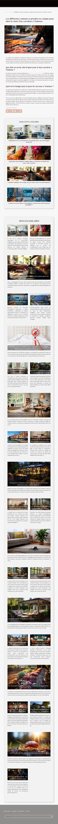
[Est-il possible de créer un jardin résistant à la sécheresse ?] (29, 677)
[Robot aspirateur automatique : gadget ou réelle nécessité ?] (29, 541)
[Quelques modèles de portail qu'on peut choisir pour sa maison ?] (40, 368)
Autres (10, 12)
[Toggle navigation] (4, 3)
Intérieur (14, 811)
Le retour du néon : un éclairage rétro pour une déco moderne (40, 644)
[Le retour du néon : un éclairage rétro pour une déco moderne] (40, 640)
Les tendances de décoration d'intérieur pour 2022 (17, 577)
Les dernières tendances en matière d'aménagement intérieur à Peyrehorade (40, 509)
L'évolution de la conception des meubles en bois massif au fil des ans (40, 441)
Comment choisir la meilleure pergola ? (21, 619)
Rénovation (21, 811)
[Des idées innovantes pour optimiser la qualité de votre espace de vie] (17, 504)
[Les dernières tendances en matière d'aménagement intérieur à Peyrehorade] (40, 504)
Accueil (5, 12)
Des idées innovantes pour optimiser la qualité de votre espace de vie (17, 509)
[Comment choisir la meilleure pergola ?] (29, 610)
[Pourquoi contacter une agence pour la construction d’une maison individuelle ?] (17, 640)
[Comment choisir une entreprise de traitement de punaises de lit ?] (29, 744)
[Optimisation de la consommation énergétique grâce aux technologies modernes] (29, 132)
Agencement (7, 811)
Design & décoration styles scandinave (21, 414)
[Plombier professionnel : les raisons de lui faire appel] (17, 774)
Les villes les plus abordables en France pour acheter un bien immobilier (17, 441)
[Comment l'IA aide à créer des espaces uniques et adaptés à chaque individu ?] (17, 707)
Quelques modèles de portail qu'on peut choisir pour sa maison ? (40, 373)
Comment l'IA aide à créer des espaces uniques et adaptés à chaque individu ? (17, 712)
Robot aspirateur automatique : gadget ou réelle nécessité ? (28, 550)
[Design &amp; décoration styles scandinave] (29, 405)
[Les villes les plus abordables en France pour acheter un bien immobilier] (17, 437)
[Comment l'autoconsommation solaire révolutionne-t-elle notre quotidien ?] (40, 299)
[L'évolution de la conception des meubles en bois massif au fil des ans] (40, 437)
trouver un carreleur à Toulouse (36, 73)
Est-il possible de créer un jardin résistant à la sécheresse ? (28, 686)
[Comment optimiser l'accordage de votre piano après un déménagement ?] (29, 173)
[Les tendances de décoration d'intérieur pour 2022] (17, 573)
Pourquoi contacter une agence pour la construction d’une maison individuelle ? (18, 644)
